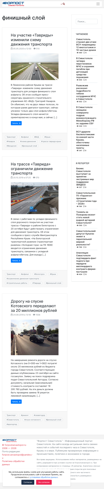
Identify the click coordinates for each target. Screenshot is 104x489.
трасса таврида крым (51, 141)
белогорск (40, 274)
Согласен (28, 482)
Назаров (11, 141)
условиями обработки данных (44, 477)
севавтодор (40, 415)
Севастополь (13, 420)
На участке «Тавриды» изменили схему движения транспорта (32, 39)
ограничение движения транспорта (23, 278)
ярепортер (12, 424)
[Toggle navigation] (98, 4)
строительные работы (17, 283)
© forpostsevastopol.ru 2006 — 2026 (14, 447)
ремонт (25, 415)
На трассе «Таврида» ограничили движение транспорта (32, 168)
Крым (48, 137)
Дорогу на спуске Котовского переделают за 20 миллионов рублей (34, 306)
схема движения (28, 141)
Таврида (37, 283)
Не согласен (44, 482)
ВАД (37, 137)
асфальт (25, 137)
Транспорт (11, 137)
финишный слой (30, 146)
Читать (15, 123)
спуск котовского (33, 420)
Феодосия (12, 146)
